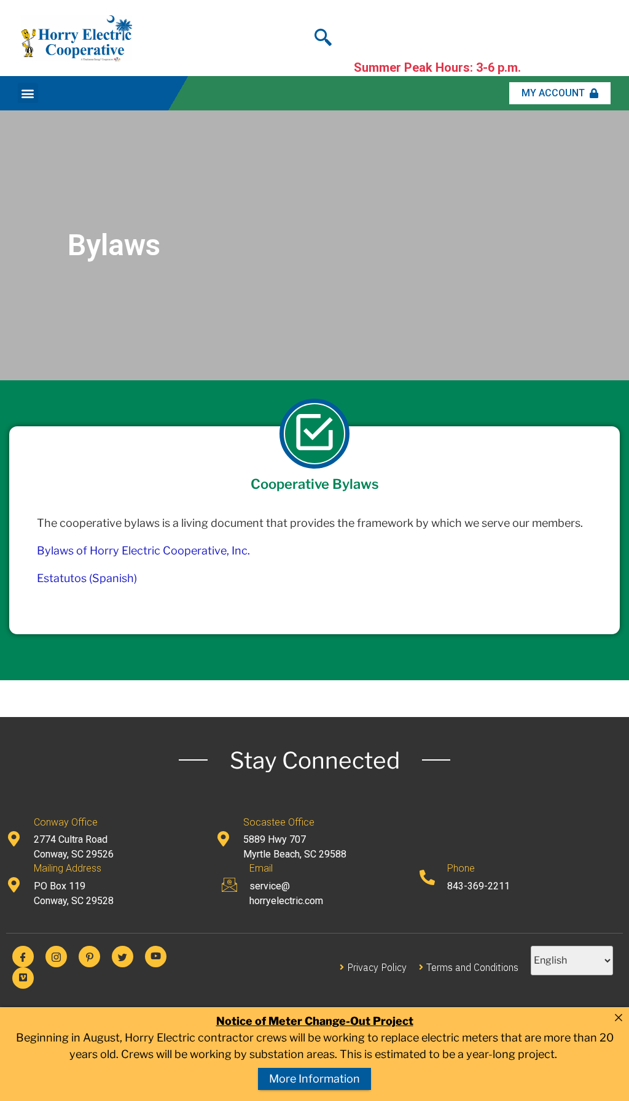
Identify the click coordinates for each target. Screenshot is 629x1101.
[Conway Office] (13, 838)
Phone (461, 868)
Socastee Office (278, 822)
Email (261, 868)
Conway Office (66, 822)
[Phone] (427, 877)
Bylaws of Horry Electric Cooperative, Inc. (143, 550)
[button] (28, 93)
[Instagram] (56, 956)
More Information (314, 1078)
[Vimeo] (23, 978)
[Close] (618, 1017)
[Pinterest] (89, 956)
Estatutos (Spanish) (87, 578)
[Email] (229, 884)
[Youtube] (155, 956)
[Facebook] (23, 956)
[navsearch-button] (323, 33)
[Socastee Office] (223, 838)
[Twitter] (122, 956)
